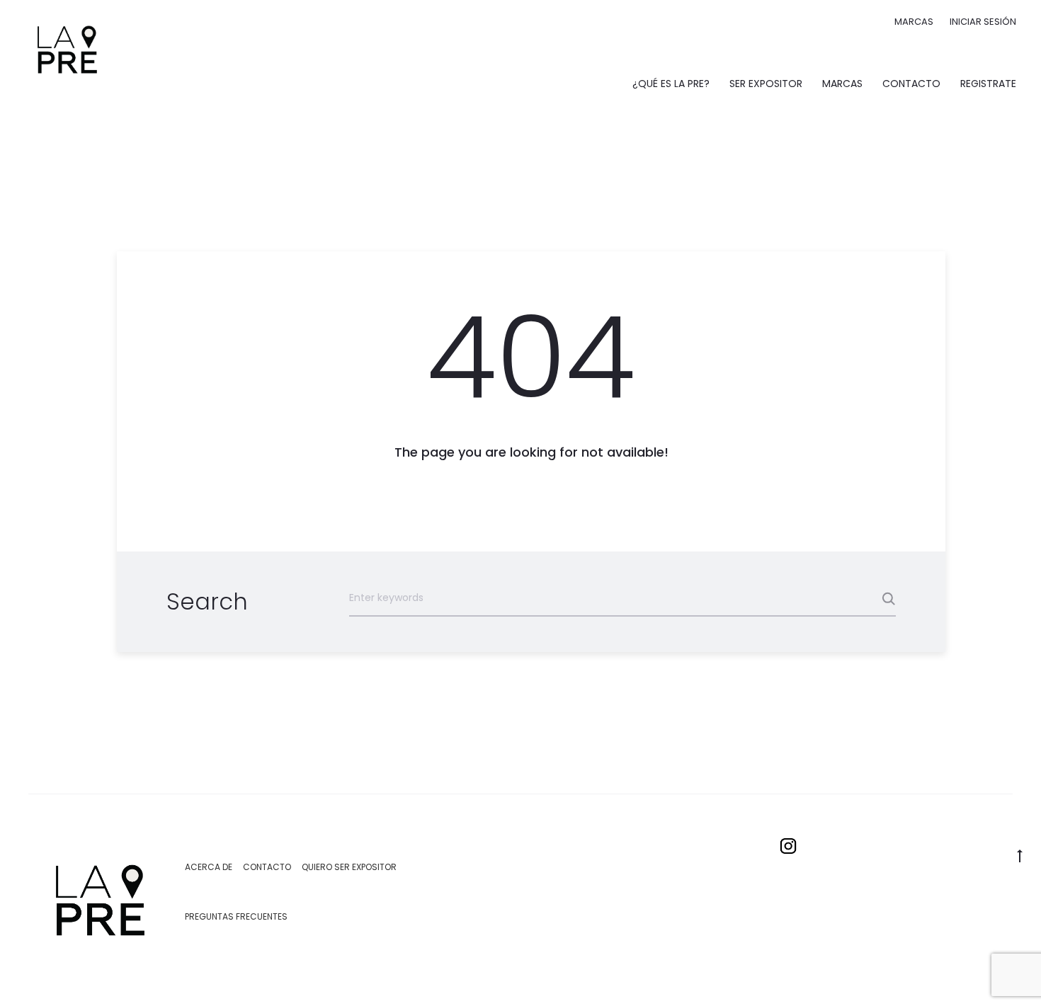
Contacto (911, 83)
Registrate (988, 83)
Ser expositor (765, 83)
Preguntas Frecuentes (236, 916)
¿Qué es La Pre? (671, 83)
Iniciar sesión (983, 21)
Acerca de (208, 867)
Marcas (913, 21)
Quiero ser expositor (349, 867)
